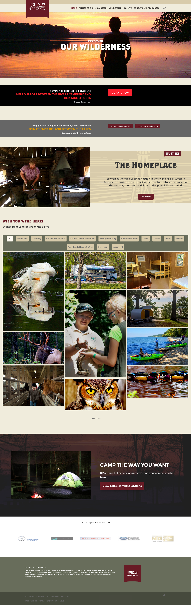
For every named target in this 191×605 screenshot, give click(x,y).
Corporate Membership (148, 126)
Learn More (146, 196)
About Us (29, 567)
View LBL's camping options (122, 486)
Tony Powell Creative (54, 601)
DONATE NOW (120, 93)
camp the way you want (134, 465)
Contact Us (41, 567)
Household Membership (121, 126)
